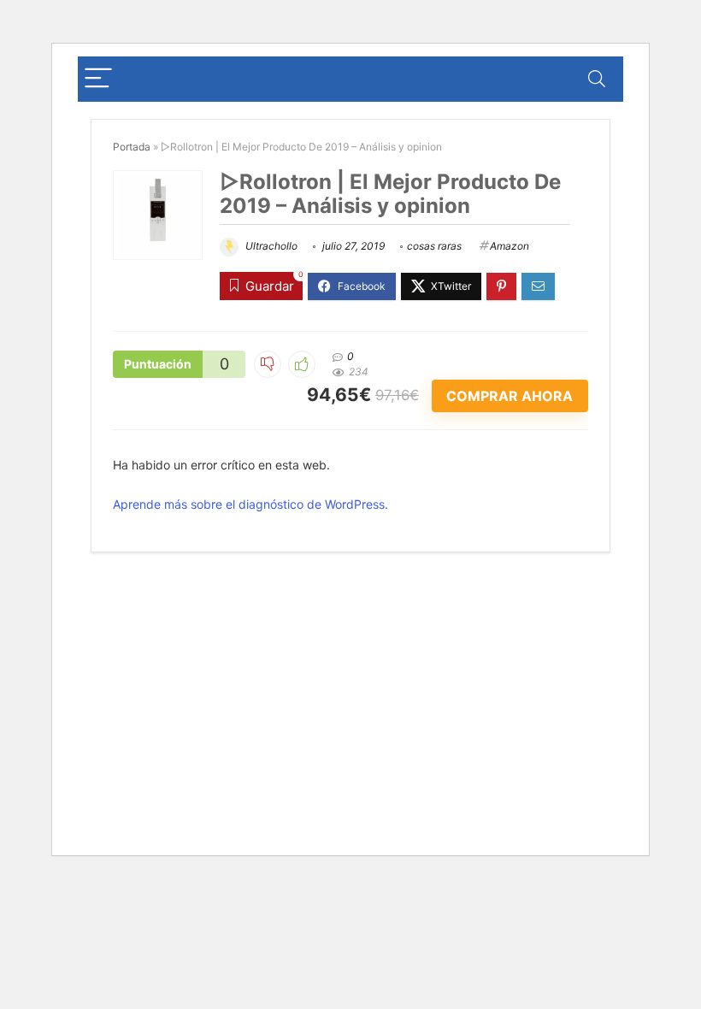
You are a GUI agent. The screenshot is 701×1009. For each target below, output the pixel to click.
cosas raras (434, 245)
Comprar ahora (509, 395)
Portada (131, 146)
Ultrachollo (270, 245)
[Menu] (98, 79)
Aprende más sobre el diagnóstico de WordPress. (250, 504)
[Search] (596, 79)
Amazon (509, 245)
